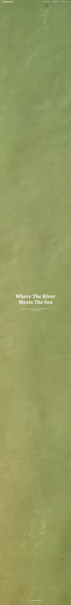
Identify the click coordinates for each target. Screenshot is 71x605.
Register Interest (65, 1)
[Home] (8, 2)
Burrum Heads (46, 1)
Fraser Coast (55, 1)
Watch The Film (36, 600)
